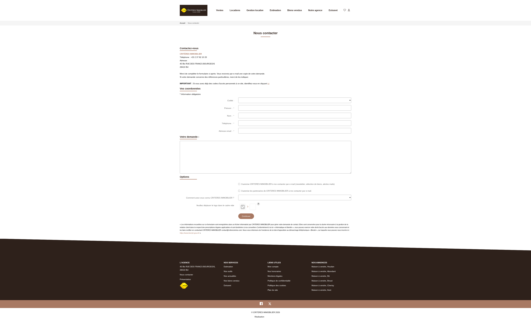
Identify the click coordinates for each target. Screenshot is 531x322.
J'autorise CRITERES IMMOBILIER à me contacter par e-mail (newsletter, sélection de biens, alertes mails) (288, 184)
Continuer (246, 216)
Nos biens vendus (231, 281)
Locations (235, 10)
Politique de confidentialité (279, 281)
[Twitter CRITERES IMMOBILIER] (270, 304)
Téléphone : (228, 123)
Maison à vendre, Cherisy (323, 285)
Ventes (219, 10)
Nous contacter (186, 275)
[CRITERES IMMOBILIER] (193, 10)
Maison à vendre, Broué (322, 281)
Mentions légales (275, 276)
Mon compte (273, 266)
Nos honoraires (274, 271)
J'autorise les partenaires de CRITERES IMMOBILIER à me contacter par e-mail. (276, 191)
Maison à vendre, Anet (321, 290)
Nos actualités (230, 276)
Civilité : (230, 100)
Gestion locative (255, 10)
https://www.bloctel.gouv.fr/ (189, 233)
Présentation (185, 279)
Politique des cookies (277, 285)
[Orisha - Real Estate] (270, 316)
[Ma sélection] (344, 10)
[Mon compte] (349, 10)
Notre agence (315, 10)
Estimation (275, 10)
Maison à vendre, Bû (321, 276)
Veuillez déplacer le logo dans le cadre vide (215, 205)
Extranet (333, 10)
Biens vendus (294, 10)
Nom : (230, 116)
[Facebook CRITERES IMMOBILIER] (261, 304)
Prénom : (229, 108)
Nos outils (228, 271)
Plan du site (273, 290)
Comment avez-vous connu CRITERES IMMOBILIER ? (210, 198)
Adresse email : (226, 131)
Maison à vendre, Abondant (324, 271)
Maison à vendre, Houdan (323, 266)
